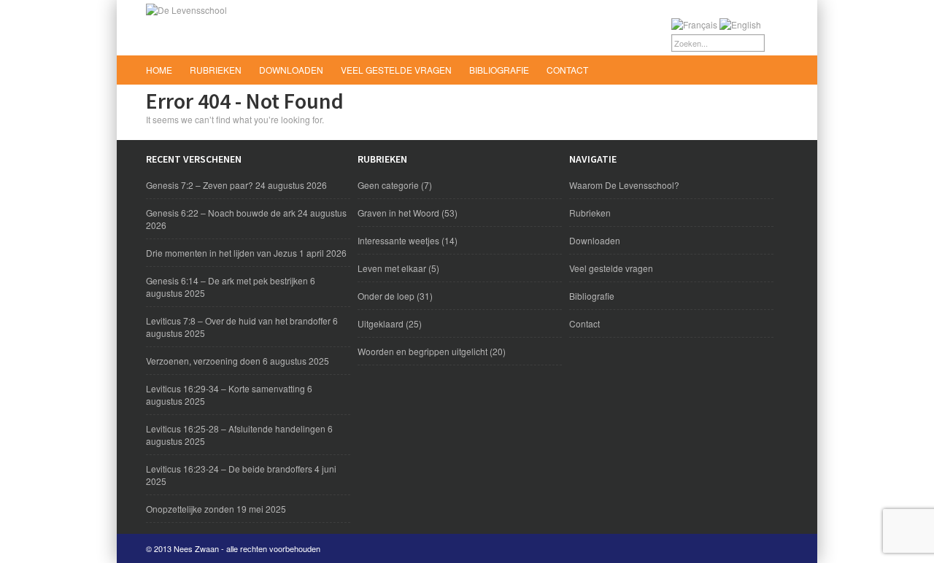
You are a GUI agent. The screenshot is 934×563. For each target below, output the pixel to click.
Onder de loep (386, 296)
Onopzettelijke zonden (190, 508)
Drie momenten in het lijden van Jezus (221, 252)
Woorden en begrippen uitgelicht (422, 351)
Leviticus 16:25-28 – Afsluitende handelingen (235, 428)
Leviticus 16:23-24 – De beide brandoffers (229, 468)
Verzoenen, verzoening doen (203, 360)
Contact (567, 69)
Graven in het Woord (398, 212)
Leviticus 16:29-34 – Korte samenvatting (225, 388)
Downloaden (291, 69)
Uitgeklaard (381, 323)
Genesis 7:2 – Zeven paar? (199, 185)
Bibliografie (499, 69)
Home (159, 69)
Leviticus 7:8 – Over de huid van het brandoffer (238, 320)
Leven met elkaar (392, 268)
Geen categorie (388, 185)
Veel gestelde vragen (396, 69)
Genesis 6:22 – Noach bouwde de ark (221, 212)
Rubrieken (216, 69)
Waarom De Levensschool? (624, 185)
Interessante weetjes (398, 240)
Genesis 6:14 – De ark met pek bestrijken (227, 280)
